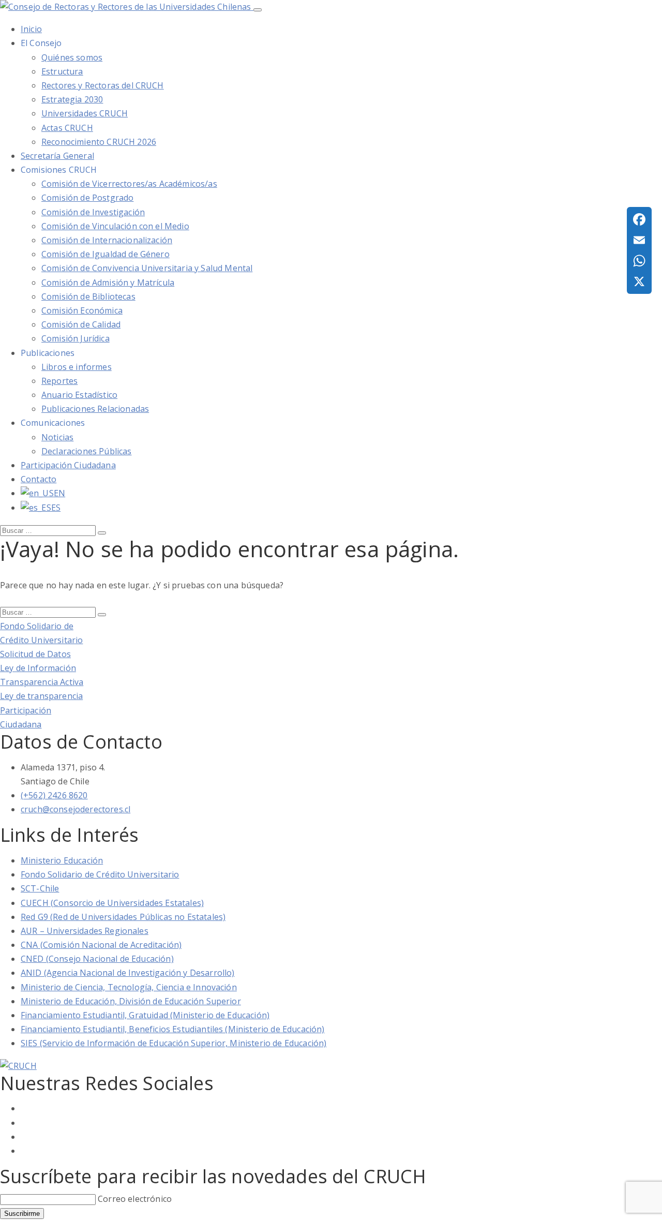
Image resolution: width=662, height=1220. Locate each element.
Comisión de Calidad (81, 324)
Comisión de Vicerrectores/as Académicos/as (129, 183)
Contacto (38, 479)
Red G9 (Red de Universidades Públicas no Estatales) (123, 917)
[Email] (639, 240)
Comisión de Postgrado (87, 197)
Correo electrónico (135, 1198)
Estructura (62, 71)
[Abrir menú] (257, 9)
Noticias (57, 437)
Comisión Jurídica (75, 338)
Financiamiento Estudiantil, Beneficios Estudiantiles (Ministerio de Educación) (172, 1029)
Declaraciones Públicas (86, 451)
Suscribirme (22, 1213)
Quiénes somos (71, 57)
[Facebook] (639, 219)
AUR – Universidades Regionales (84, 930)
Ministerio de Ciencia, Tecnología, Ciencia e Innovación (129, 987)
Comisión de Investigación (93, 212)
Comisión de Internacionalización (106, 240)
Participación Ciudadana (68, 465)
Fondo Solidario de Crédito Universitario (100, 874)
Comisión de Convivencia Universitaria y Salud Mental (146, 268)
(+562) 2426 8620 (54, 795)
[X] (639, 281)
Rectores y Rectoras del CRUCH (102, 85)
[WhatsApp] (639, 260)
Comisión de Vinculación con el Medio (115, 226)
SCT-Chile (40, 888)
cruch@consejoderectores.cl (75, 809)
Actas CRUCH (67, 127)
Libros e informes (76, 367)
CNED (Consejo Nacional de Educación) (97, 958)
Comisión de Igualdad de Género (105, 254)
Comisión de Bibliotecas (88, 296)
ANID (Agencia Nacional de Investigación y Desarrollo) (127, 972)
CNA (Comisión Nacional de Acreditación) (101, 944)
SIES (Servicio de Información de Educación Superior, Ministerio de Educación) (173, 1043)
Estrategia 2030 (72, 99)
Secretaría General (57, 155)
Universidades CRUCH (84, 113)
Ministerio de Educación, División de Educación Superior (131, 1001)
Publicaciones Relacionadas (95, 408)
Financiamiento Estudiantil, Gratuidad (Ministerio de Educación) (145, 1015)
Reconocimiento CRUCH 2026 (98, 141)
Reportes (59, 380)
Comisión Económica (82, 310)
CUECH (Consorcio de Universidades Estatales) (112, 903)
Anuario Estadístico (79, 394)
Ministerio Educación (62, 860)
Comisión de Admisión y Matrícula (107, 282)
